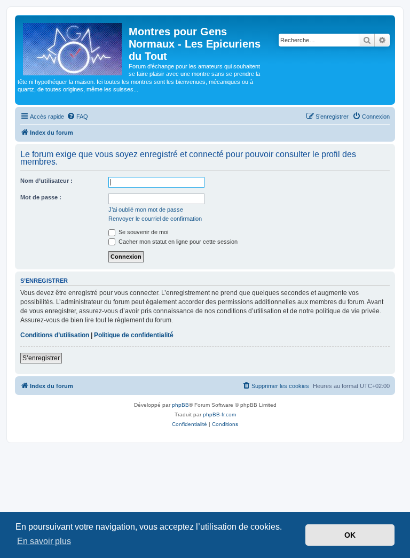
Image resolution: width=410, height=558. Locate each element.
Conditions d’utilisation (54, 335)
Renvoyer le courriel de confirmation (155, 218)
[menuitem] (77, 116)
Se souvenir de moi (142, 232)
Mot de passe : (40, 197)
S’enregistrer (41, 358)
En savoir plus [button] (44, 541)
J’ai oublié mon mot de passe (145, 209)
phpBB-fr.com (219, 414)
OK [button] (350, 535)
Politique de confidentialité (134, 335)
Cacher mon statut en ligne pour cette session (177, 241)
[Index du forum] (73, 47)
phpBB (180, 405)
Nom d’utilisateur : (46, 180)
